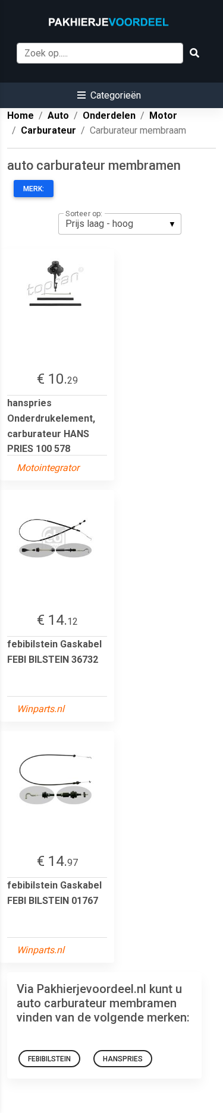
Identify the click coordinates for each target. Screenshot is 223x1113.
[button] (109, 95)
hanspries (123, 1059)
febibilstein (49, 1059)
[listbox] (119, 224)
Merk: (33, 189)
